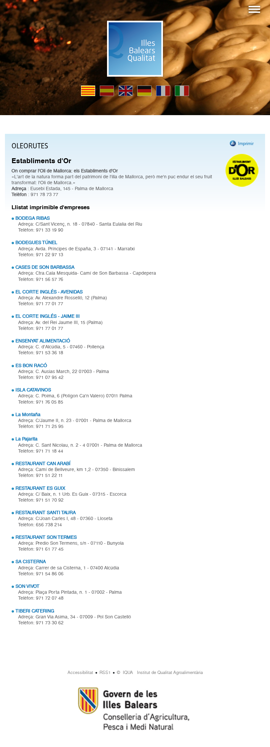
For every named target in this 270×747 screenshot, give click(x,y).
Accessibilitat (80, 672)
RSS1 (105, 672)
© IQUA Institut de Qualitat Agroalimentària (160, 672)
